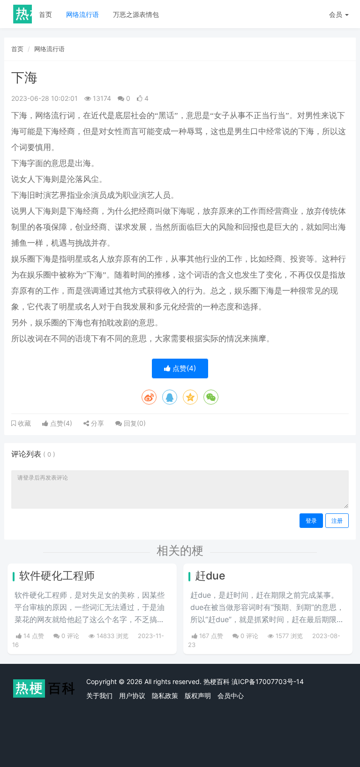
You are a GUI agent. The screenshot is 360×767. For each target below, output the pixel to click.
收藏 (23, 423)
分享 (96, 423)
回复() (134, 423)
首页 (45, 14)
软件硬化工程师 (57, 575)
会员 (335, 14)
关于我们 (99, 695)
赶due (210, 575)
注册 (337, 520)
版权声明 (198, 695)
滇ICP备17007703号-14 (268, 681)
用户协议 (132, 695)
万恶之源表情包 (136, 14)
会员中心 (231, 695)
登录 (311, 520)
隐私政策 (165, 695)
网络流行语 (82, 14)
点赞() (183, 368)
